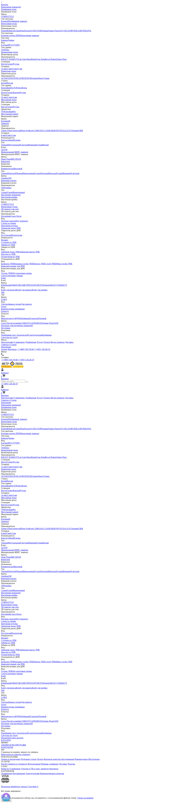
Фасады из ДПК (8, 254)
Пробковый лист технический (14, 335)
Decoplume (6, 216)
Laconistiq (16, 323)
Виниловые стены (9, 207)
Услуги (40, 342)
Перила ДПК (39, 264)
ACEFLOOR (35, 31)
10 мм (3, 97)
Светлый (25, 145)
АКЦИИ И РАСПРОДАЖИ (13, 745)
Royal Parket (50, 59)
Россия (10, 83)
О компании (19, 342)
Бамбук (10, 88)
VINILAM (76, 31)
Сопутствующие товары (12, 275)
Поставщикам (19, 773)
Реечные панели (8, 221)
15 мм (19, 69)
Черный (19, 173)
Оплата (47, 342)
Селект (10, 64)
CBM (80, 130)
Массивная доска (8, 100)
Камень (4, 40)
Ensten (4, 31)
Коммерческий (7, 168)
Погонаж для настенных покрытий (17, 325)
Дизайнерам (30, 342)
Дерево (11, 40)
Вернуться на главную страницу (15, 754)
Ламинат (5, 123)
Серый (40, 145)
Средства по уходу (9, 337)
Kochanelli (5, 121)
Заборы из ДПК (8, 245)
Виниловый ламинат (29, 35)
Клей (3, 278)
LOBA (4, 299)
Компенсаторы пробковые (13, 309)
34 (6, 149)
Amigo (35, 78)
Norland (44, 31)
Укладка (71, 764)
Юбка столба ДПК (64, 264)
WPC (17, 45)
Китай (4, 83)
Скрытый (34, 318)
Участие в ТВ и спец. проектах (35, 769)
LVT (13, 45)
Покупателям (7, 342)
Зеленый (45, 173)
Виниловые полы (9, 23)
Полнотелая (16, 235)
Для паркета (26, 304)
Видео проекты (58, 342)
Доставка (69, 342)
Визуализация (34, 764)
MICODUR (16, 159)
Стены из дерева (8, 223)
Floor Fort (25, 130)
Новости (5, 769)
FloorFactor (25, 31)
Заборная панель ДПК (30, 252)
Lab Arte (22, 59)
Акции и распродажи (10, 759)
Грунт (3, 306)
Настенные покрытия (10, 195)
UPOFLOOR (17, 78)
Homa (7, 285)
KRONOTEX (58, 130)
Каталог (4, 4)
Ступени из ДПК (8, 242)
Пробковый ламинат (18, 21)
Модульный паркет (9, 114)
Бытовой (18, 168)
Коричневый (29, 173)
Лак (2, 292)
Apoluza (4, 178)
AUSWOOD (6, 78)
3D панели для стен (10, 209)
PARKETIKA (16, 285)
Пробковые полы (8, 9)
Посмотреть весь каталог (12, 738)
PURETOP (39, 285)
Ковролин (5, 161)
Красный (53, 173)
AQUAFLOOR (65, 31)
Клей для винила (8, 290)
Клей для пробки (39, 290)
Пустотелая (6, 235)
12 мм (3, 69)
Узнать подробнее (85, 798)
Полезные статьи (28, 759)
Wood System (43, 78)
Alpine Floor (53, 31)
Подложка (5, 328)
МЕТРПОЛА (28, 285)
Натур (4, 64)
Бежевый (33, 145)
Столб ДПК (50, 264)
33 (4, 149)
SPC (9, 45)
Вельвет (4, 240)
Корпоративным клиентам (52, 773)
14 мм (14, 69)
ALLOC (67, 130)
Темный (4, 145)
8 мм (3, 135)
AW (10, 178)
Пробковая (46, 335)
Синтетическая (35, 335)
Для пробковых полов (11, 304)
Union (17, 31)
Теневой (42, 318)
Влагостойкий (7, 140)
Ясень (24, 88)
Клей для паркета (24, 290)
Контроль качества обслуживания (59, 759)
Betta (9, 31)
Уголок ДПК (7, 273)
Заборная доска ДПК (10, 252)
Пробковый (25, 318)
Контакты (12, 349)
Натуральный (14, 145)
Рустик (16, 64)
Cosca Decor (16, 216)
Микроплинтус (8, 318)
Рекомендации (81, 759)
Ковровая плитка (8, 180)
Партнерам (6, 347)
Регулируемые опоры (22, 273)
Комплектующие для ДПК (13, 266)
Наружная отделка (9, 226)
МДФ (17, 318)
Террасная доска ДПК (11, 228)
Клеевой (5, 21)
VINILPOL (86, 31)
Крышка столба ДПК (23, 264)
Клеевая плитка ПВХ (10, 35)
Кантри (16, 92)
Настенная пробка (9, 197)
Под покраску (22, 221)
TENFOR (27, 78)
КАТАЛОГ (6, 740)
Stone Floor (6, 159)
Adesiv (47, 285)
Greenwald (16, 130)
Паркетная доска (8, 71)
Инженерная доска (9, 52)
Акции (4, 349)
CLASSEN (47, 130)
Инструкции (94, 759)
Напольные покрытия (11, 7)
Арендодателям (33, 773)
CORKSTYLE (7, 16)
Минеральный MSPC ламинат (14, 152)
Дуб (3, 50)
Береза (4, 88)
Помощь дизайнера (49, 764)
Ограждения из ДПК (10, 256)
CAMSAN (37, 130)
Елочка (4, 45)
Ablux (28, 59)
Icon (13, 31)
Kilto (3, 285)
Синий (38, 173)
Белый (46, 145)
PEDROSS (38, 323)
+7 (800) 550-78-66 (25, 349)
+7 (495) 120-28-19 (42, 349)
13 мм (9, 69)
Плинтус (5, 311)
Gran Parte (40, 59)
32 (2, 149)
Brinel (33, 59)
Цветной (12, 173)
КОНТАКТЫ (7, 747)
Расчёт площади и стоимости (14, 764)
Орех (7, 50)
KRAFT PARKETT (9, 59)
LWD (56, 323)
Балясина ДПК (7, 264)
